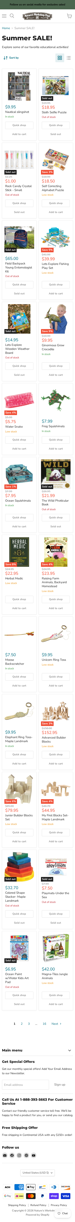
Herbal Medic (14, 578)
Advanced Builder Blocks (54, 740)
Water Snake (14, 427)
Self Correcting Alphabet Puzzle (53, 188)
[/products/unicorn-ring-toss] (56, 634)
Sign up (59, 1084)
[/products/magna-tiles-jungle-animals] (56, 948)
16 (44, 1024)
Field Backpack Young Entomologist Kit (18, 267)
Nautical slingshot (17, 112)
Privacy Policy (59, 1205)
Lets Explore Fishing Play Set (55, 266)
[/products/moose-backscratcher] (19, 634)
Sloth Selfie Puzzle (54, 112)
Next (55, 1024)
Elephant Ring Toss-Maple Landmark (18, 739)
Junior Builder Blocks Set (19, 817)
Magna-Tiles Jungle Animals (55, 976)
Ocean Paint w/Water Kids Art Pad (17, 978)
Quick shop (19, 125)
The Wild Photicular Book (55, 503)
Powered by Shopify (37, 1215)
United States (36, 1173)
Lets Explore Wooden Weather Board (17, 349)
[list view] (68, 57)
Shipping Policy (17, 1205)
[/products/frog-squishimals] (56, 400)
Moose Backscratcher (14, 662)
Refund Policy (38, 1205)
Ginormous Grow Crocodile (53, 347)
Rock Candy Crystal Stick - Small (18, 188)
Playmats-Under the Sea (55, 895)
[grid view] (59, 57)
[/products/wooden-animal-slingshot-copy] (19, 86)
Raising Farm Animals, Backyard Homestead (54, 582)
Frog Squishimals (53, 426)
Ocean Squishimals (18, 501)
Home (6, 28)
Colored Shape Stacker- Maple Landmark (15, 896)
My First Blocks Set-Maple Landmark (55, 817)
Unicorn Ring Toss (54, 660)
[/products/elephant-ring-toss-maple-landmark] (19, 711)
